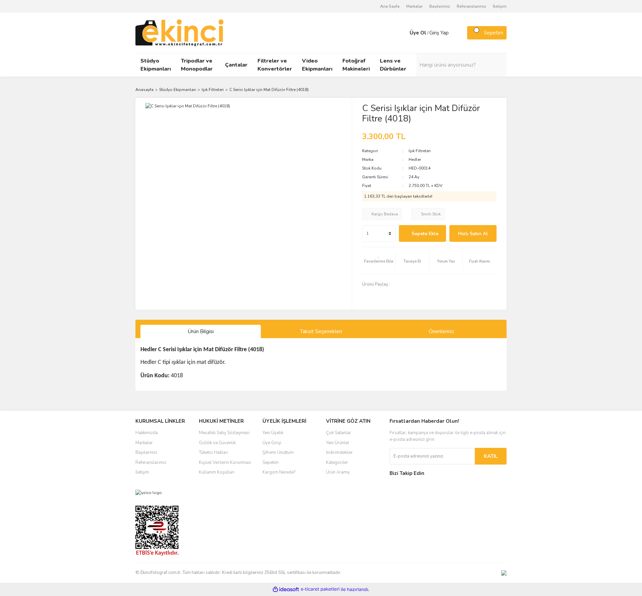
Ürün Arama (337, 472)
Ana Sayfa (390, 6)
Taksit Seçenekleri (321, 331)
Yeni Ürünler (337, 443)
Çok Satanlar (338, 433)
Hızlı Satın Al (473, 233)
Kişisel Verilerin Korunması (225, 463)
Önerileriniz (441, 331)
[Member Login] (403, 33)
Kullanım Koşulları (216, 472)
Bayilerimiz (439, 6)
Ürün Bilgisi (201, 331)
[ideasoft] (286, 589)
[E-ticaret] (320, 589)
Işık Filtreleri (420, 151)
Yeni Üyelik (272, 433)
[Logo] (179, 32)
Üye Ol (418, 32)
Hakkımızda (146, 433)
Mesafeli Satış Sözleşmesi (224, 433)
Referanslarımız (471, 6)
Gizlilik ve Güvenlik (217, 443)
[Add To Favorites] (379, 261)
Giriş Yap (439, 32)
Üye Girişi (271, 443)
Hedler (415, 159)
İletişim (500, 6)
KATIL (491, 456)
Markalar (414, 6)
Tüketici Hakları (213, 453)
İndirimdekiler (339, 453)
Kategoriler (337, 463)
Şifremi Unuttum (278, 453)
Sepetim (270, 463)
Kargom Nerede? (278, 472)
